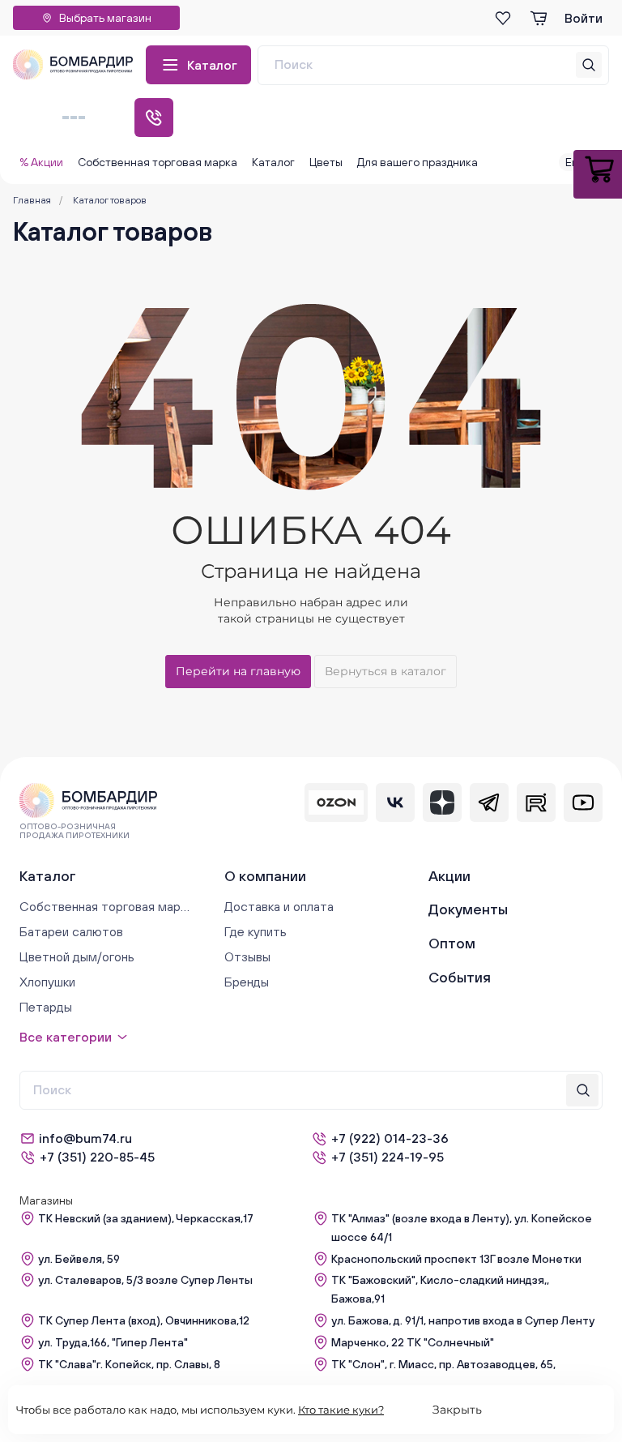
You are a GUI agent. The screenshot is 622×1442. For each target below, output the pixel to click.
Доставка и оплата (279, 906)
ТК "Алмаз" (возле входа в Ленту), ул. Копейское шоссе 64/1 (461, 1227)
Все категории (65, 1036)
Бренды (246, 981)
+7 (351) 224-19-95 (387, 1156)
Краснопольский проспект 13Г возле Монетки (456, 1258)
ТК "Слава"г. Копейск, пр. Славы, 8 (129, 1364)
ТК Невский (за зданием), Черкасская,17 (145, 1218)
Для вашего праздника (417, 162)
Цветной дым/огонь (76, 956)
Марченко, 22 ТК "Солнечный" (412, 1342)
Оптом (451, 943)
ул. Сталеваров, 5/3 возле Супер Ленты (145, 1279)
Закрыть (457, 1409)
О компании (265, 875)
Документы (468, 909)
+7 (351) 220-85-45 (97, 1156)
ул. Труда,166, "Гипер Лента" (113, 1342)
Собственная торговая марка (157, 162)
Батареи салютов (71, 931)
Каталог (212, 65)
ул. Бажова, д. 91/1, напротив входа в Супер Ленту (462, 1320)
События (459, 977)
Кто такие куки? (341, 1409)
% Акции (41, 162)
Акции (449, 875)
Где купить (255, 931)
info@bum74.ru (85, 1138)
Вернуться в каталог (385, 671)
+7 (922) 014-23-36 (390, 1138)
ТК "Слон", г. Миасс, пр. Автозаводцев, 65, (443, 1364)
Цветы (326, 162)
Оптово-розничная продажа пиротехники (74, 830)
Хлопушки (47, 981)
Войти (583, 18)
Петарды (45, 1006)
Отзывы (247, 956)
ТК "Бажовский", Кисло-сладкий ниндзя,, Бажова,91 (440, 1289)
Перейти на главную (238, 671)
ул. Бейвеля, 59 (79, 1258)
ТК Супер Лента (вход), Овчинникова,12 (143, 1320)
